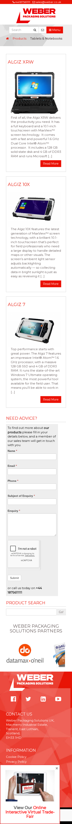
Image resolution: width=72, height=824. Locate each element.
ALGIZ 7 (16, 304)
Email (12, 465)
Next (64, 653)
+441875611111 (22, 2)
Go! (61, 612)
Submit (14, 577)
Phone (13, 480)
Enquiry (14, 510)
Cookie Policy (16, 757)
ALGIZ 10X (19, 184)
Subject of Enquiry (21, 495)
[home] (7, 38)
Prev (8, 653)
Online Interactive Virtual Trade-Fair (30, 812)
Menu (55, 30)
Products (19, 38)
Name (12, 450)
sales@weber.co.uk (48, 2)
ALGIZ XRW (21, 62)
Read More (51, 163)
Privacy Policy (16, 761)
